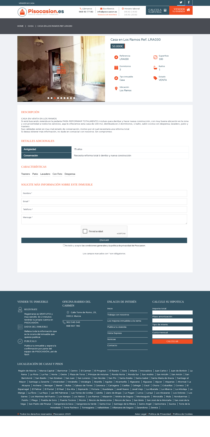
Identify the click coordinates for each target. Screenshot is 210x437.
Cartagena (113, 385)
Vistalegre (86, 381)
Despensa (70, 174)
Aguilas (108, 381)
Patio (35, 174)
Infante (133, 370)
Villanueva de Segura (122, 407)
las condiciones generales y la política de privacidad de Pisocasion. (114, 245)
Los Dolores (179, 393)
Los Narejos (64, 396)
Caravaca (100, 385)
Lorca (140, 393)
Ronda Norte (118, 374)
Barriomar (62, 370)
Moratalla (158, 396)
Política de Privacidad (160, 414)
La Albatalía (152, 389)
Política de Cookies (183, 414)
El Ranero (114, 370)
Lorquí (149, 393)
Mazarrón (107, 396)
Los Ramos (93, 396)
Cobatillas (167, 385)
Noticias (111, 339)
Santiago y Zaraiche (39, 381)
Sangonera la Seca (63, 404)
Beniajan (48, 385)
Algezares (135, 381)
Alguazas (147, 381)
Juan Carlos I (161, 370)
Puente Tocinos (68, 400)
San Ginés (139, 400)
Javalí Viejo (137, 389)
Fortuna (95, 389)
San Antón (176, 374)
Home (20, 26)
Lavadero (45, 174)
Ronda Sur (133, 374)
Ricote (82, 400)
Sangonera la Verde (86, 404)
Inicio (110, 308)
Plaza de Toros (77, 374)
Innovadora (146, 370)
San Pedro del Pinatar (40, 404)
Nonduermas (180, 396)
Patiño (25, 400)
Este (124, 370)
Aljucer (158, 381)
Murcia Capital (46, 370)
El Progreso (100, 370)
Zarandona (142, 407)
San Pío (112, 378)
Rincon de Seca (123, 400)
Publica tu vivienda (116, 327)
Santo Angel (145, 404)
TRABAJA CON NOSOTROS (107, 15)
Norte (54, 374)
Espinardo (83, 389)
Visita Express (114, 333)
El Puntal (49, 389)
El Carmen (86, 370)
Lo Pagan (129, 393)
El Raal (60, 389)
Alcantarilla (121, 381)
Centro (74, 370)
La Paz (44, 374)
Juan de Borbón (179, 370)
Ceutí (146, 385)
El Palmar (37, 389)
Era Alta (71, 389)
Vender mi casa (26, 3)
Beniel (59, 385)
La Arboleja (181, 389)
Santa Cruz (105, 404)
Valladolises (103, 407)
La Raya (43, 393)
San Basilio (40, 378)
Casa (31, 26)
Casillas (126, 385)
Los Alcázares (163, 393)
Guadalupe (107, 389)
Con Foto (57, 174)
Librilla (99, 393)
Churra (156, 385)
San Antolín (162, 374)
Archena (37, 385)
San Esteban (56, 378)
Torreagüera (88, 407)
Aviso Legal (140, 414)
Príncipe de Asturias (98, 374)
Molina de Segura (124, 396)
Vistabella (72, 381)
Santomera (160, 404)
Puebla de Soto (49, 400)
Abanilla (98, 381)
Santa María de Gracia (162, 378)
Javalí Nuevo (122, 389)
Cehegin (137, 385)
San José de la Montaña (159, 400)
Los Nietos (79, 396)
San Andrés (148, 374)
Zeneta (154, 407)
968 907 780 (73, 326)
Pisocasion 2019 (62, 414)
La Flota (34, 374)
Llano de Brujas (113, 393)
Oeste (63, 374)
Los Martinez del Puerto (43, 396)
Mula (168, 396)
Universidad (58, 381)
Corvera (180, 385)
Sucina (172, 404)
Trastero (25, 174)
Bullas (68, 385)
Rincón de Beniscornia (100, 400)
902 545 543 (73, 322)
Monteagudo (143, 396)
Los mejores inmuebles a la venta (124, 321)
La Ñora (32, 393)
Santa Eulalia (126, 378)
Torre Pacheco (71, 407)
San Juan (70, 378)
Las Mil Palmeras (59, 393)
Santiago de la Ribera (125, 404)
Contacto (112, 345)
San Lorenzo (84, 378)
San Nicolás (99, 378)
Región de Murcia (27, 370)
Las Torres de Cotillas (82, 393)
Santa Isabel (142, 378)
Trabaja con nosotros (118, 314)
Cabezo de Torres (83, 385)
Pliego (34, 400)
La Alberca (166, 389)
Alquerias (169, 381)
